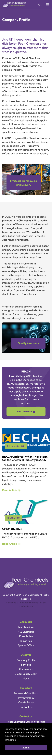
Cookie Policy (26, 702)
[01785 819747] (40, 4)
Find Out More (24, 411)
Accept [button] (26, 747)
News (26, 678)
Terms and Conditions (26, 693)
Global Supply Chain (26, 673)
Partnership (26, 669)
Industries (26, 640)
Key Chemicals (26, 627)
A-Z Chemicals (26, 631)
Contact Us (26, 707)
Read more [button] (10, 740)
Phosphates (26, 636)
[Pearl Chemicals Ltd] (14, 4)
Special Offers (26, 645)
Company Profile (26, 660)
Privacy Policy (26, 697)
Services (26, 664)
